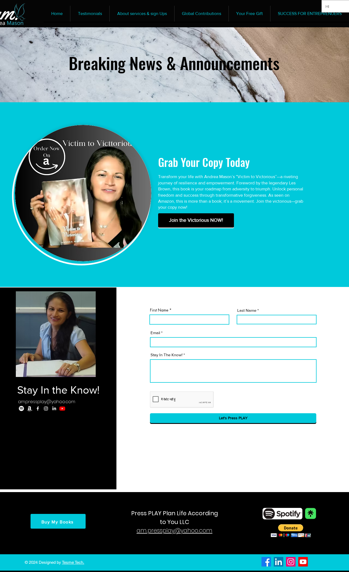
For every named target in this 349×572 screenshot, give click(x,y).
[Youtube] (62, 408)
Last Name (246, 310)
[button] (291, 530)
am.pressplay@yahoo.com (46, 402)
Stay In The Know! (166, 355)
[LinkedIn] (54, 408)
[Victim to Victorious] (29, 408)
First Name (159, 310)
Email (155, 333)
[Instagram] (46, 408)
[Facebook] (37, 408)
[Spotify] (21, 408)
